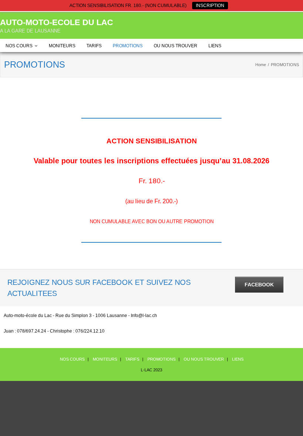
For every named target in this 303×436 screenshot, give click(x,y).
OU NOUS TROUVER (175, 45)
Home (260, 64)
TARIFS (94, 45)
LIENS (214, 45)
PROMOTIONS (128, 45)
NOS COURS (19, 45)
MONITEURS (62, 45)
